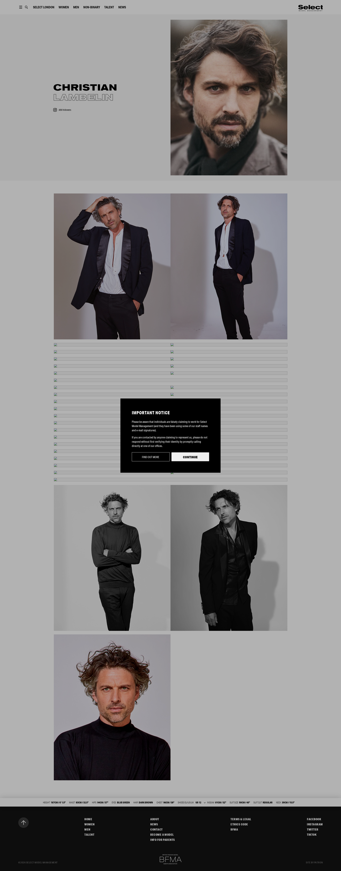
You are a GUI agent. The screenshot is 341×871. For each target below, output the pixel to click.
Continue (190, 457)
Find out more (150, 457)
